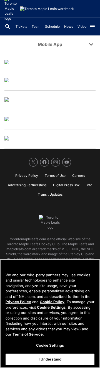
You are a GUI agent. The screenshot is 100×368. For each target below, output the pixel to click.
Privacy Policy (18, 302)
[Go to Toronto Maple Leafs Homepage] (47, 8)
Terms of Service (27, 334)
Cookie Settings (51, 307)
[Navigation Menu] (92, 26)
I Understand (50, 359)
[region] (50, 313)
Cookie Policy (52, 302)
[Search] (7, 26)
